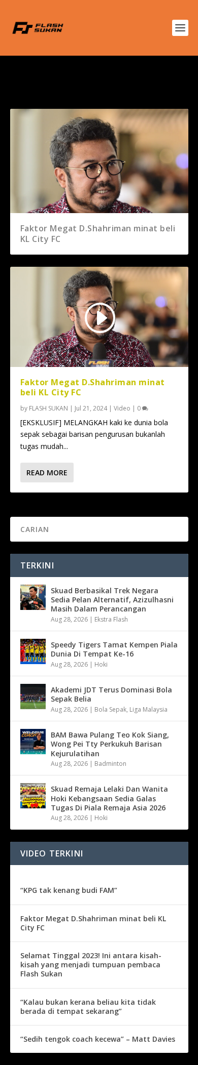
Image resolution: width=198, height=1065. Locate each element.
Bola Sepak (110, 709)
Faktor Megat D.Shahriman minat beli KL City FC (98, 233)
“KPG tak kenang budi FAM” (68, 890)
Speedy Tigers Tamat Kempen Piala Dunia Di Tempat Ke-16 (114, 649)
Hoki (101, 664)
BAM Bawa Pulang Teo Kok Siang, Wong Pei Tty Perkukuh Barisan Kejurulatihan (110, 744)
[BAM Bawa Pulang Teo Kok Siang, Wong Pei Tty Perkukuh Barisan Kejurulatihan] (33, 741)
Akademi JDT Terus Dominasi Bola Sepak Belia (111, 694)
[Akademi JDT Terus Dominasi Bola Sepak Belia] (33, 696)
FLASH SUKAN (48, 408)
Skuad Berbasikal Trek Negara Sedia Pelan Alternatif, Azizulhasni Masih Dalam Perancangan (112, 599)
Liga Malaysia (148, 709)
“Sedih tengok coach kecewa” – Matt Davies (97, 1039)
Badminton (110, 763)
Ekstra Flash (111, 619)
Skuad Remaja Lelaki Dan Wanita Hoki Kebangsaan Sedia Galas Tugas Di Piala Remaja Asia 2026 (109, 798)
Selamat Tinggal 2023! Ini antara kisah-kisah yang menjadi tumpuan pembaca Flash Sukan (90, 964)
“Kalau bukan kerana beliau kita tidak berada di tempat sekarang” (88, 1006)
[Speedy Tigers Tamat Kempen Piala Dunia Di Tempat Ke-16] (33, 651)
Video (122, 408)
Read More (47, 472)
